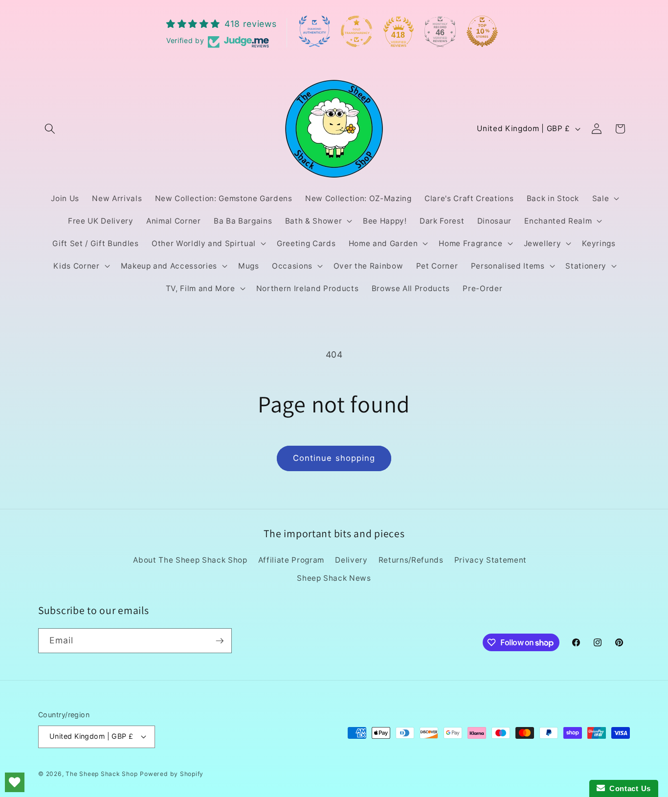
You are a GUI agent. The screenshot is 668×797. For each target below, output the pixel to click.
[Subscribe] (219, 641)
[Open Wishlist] (14, 782)
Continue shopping (334, 458)
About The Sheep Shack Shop (190, 560)
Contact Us (628, 788)
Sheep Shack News (334, 578)
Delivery (351, 560)
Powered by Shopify (171, 773)
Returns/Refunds (411, 560)
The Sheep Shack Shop (101, 773)
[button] (50, 128)
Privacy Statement (490, 560)
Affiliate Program (291, 560)
